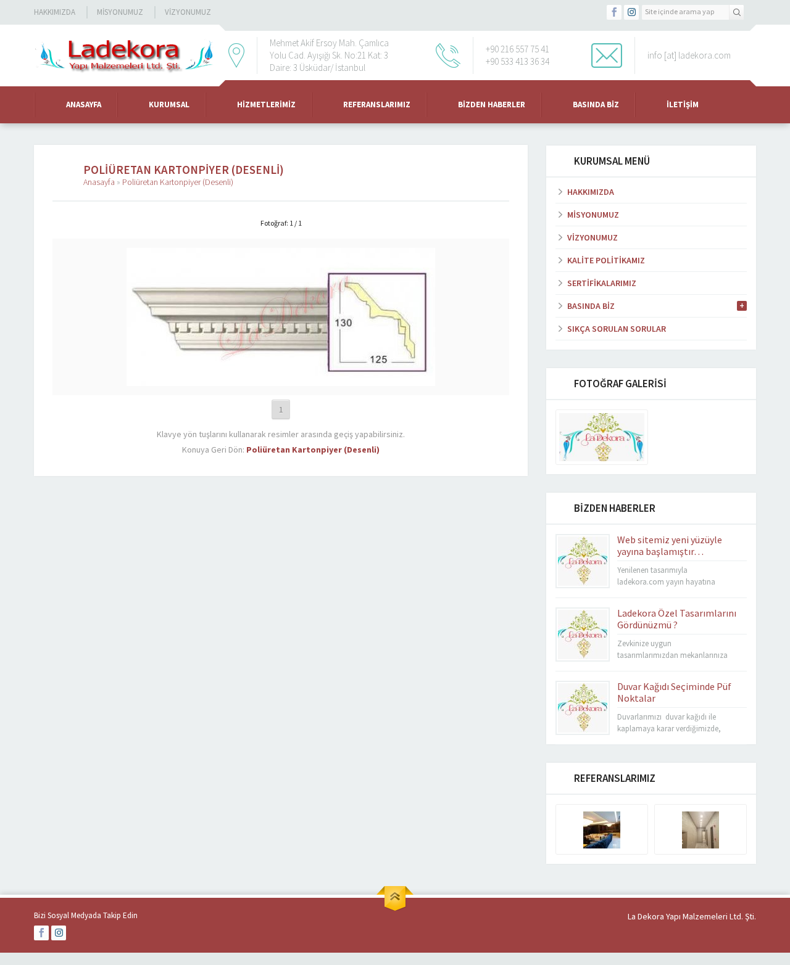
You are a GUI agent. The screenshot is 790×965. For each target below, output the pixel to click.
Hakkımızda (54, 12)
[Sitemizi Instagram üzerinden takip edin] (631, 12)
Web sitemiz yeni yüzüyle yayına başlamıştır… (669, 545)
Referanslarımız (376, 104)
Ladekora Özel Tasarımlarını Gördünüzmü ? (676, 619)
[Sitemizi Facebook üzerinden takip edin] (614, 12)
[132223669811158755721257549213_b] (281, 380)
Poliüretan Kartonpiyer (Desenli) (177, 181)
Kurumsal (169, 104)
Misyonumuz (120, 12)
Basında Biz (596, 104)
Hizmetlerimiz (266, 104)
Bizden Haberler (491, 104)
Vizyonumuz (188, 12)
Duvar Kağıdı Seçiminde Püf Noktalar (674, 692)
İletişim (683, 104)
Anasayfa (83, 104)
